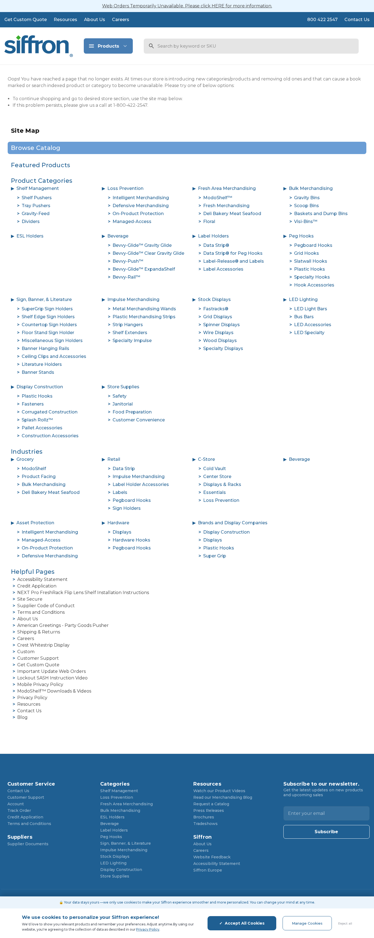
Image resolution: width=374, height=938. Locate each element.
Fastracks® (215, 308)
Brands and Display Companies (232, 522)
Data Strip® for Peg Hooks (233, 253)
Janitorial (123, 404)
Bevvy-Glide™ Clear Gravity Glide (148, 253)
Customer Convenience (139, 419)
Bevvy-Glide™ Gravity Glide (142, 245)
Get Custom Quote (25, 19)
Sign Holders (127, 508)
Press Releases (208, 810)
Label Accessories (223, 269)
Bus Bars (304, 316)
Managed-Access (132, 221)
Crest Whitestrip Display (43, 645)
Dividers (31, 221)
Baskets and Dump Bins (321, 213)
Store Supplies (123, 386)
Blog (22, 717)
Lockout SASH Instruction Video (52, 678)
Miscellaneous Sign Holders (52, 340)
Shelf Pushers (37, 197)
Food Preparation (132, 412)
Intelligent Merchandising (141, 197)
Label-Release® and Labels (233, 261)
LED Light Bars (310, 308)
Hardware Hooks (131, 540)
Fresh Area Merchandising (227, 188)
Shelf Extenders (130, 332)
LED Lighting (303, 299)
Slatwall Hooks (310, 261)
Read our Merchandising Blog (222, 797)
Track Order (19, 810)
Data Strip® (216, 245)
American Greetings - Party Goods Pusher (63, 625)
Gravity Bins (307, 197)
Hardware (118, 522)
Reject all (345, 923)
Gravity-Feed (36, 213)
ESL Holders (30, 236)
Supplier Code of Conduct (46, 605)
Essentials (214, 492)
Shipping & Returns (38, 632)
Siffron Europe (207, 870)
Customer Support (38, 658)
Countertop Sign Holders (49, 324)
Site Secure (29, 599)
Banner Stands (38, 372)
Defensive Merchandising (141, 205)
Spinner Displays (221, 324)
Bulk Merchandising (311, 188)
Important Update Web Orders (51, 671)
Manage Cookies (307, 923)
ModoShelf (34, 468)
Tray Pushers (36, 205)
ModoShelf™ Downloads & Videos (54, 691)
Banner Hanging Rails (45, 348)
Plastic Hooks (309, 269)
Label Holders (213, 236)
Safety (119, 396)
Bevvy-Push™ (128, 261)
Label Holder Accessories (141, 484)
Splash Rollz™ (37, 419)
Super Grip (214, 555)
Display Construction (39, 386)
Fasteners (33, 404)
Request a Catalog (211, 803)
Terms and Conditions (41, 612)
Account (15, 803)
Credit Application (36, 586)
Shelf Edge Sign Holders (48, 316)
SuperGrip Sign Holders (47, 308)
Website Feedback (212, 857)
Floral (209, 221)
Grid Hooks (306, 253)
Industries (27, 451)
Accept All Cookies (244, 923)
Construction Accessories (50, 435)
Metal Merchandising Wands (144, 308)
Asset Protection (35, 522)
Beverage (117, 236)
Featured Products (40, 165)
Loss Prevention (125, 188)
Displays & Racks (222, 484)
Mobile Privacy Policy (40, 684)
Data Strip (124, 468)
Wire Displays (218, 332)
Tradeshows (205, 823)
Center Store (217, 476)
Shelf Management (37, 188)
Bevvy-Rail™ (126, 277)
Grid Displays (217, 316)
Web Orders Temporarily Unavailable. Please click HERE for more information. (187, 5)
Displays (122, 532)
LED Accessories (312, 324)
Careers (120, 19)
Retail (113, 459)
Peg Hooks (301, 236)
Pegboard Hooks (313, 245)
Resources (65, 19)
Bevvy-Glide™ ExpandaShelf (144, 269)
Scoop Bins (306, 205)
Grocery (25, 459)
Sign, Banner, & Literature (44, 299)
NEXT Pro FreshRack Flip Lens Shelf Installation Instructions (83, 592)
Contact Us (357, 19)
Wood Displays (220, 340)
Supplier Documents (27, 843)
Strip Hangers (128, 324)
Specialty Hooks (312, 277)
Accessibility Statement (42, 579)
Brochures (203, 817)
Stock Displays (214, 299)
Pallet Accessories (42, 427)
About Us (94, 19)
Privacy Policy (32, 697)
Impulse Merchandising (133, 299)
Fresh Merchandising (226, 205)
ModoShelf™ (217, 197)
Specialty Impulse (132, 340)
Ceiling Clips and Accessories (54, 356)
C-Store (206, 459)
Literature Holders (42, 364)
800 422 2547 (322, 19)
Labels (120, 492)
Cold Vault (214, 468)
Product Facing (39, 476)
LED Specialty (309, 332)
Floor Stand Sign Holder (48, 332)
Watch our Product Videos (219, 790)
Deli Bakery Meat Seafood (232, 213)
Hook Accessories (314, 285)
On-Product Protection (138, 213)
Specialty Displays (223, 348)
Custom (25, 651)
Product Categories (42, 180)
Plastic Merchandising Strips (144, 316)
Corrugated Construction (49, 412)
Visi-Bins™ (305, 221)
